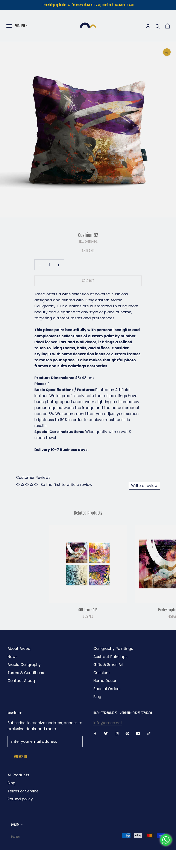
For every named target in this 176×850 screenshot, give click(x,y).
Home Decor (104, 680)
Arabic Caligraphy (24, 664)
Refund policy (20, 799)
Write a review (144, 485)
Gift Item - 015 (87, 610)
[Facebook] (95, 733)
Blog (97, 696)
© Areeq (15, 836)
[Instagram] (116, 733)
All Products (18, 775)
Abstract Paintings (110, 656)
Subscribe (20, 757)
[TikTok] (149, 733)
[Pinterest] (127, 733)
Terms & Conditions (26, 672)
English (20, 26)
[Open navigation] (9, 26)
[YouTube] (138, 733)
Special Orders (106, 688)
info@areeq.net (107, 722)
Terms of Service (23, 791)
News (12, 656)
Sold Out (88, 281)
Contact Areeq (21, 680)
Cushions (101, 672)
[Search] (158, 26)
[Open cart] (167, 26)
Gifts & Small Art (108, 664)
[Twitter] (106, 733)
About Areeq (19, 648)
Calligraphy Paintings (113, 648)
